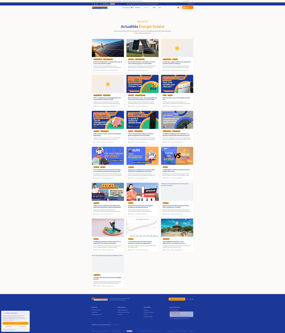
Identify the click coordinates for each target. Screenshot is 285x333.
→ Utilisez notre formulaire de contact (180, 315)
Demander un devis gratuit (177, 299)
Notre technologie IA (149, 312)
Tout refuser (23, 326)
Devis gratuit (95, 312)
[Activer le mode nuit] (179, 7)
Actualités (120, 314)
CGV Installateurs (183, 331)
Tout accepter (16, 323)
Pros (159, 7)
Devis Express (186, 7)
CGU (177, 331)
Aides (154, 7)
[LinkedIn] (97, 4)
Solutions (137, 7)
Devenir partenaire (148, 316)
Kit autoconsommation (123, 312)
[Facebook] (92, 4)
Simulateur (128, 7)
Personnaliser (9, 326)
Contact (146, 314)
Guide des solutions (122, 310)
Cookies (191, 331)
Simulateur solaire (96, 310)
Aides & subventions (97, 314)
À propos (146, 310)
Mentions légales (171, 331)
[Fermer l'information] (192, 1)
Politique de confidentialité (8, 329)
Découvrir (146, 7)
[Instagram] (94, 4)
